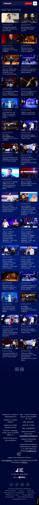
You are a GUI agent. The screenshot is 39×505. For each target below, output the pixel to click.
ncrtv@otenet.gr (31, 451)
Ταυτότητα (30, 490)
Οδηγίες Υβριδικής (28, 495)
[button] (35, 3)
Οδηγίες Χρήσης (10, 490)
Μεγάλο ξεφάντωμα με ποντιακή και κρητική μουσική (28, 28)
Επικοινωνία (31, 493)
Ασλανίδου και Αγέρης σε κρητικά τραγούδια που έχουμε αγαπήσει (28, 70)
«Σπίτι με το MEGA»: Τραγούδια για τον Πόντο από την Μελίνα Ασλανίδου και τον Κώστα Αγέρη (28, 161)
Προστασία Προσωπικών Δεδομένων (19, 488)
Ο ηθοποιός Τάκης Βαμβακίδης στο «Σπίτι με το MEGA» (10, 49)
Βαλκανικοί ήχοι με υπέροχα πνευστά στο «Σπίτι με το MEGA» (27, 49)
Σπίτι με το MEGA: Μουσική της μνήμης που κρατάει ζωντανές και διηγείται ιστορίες (10, 208)
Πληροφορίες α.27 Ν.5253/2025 (14, 493)
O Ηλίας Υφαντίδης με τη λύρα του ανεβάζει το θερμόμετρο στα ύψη (28, 93)
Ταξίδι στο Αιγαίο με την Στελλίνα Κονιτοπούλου (28, 113)
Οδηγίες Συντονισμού (12, 495)
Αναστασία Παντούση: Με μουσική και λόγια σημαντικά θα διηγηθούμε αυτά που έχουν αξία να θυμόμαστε (10, 332)
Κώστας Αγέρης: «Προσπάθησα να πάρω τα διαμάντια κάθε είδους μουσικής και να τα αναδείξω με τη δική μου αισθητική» (28, 210)
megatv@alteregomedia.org (28, 436)
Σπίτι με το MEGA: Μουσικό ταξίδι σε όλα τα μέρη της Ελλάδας (28, 183)
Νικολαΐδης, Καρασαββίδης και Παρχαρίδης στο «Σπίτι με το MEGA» (10, 137)
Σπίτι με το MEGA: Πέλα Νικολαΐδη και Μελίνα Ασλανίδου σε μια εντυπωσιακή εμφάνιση (9, 71)
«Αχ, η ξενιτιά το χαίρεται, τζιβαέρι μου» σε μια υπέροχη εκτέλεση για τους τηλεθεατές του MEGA (10, 185)
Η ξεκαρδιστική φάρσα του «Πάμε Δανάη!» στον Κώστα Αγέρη (9, 28)
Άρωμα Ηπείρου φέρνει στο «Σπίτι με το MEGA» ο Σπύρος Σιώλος (28, 136)
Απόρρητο (37, 501)
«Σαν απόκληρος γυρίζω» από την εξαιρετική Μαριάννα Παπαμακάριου (10, 93)
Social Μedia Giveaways (25, 497)
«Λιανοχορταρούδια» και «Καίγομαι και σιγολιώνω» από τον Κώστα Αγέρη (10, 159)
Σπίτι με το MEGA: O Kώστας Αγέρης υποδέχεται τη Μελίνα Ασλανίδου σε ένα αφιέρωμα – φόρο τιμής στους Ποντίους (9, 264)
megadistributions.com (19, 499)
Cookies (21, 490)
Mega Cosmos (10, 497)
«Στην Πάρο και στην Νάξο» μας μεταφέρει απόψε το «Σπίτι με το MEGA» (9, 115)
